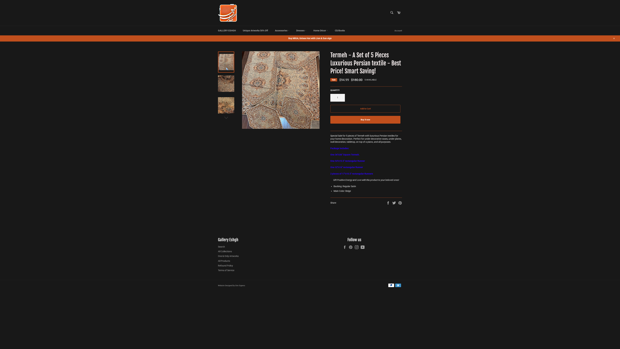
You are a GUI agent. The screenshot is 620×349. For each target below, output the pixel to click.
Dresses (300, 30)
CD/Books (340, 30)
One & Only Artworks (228, 256)
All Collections (225, 251)
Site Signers (240, 286)
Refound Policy (225, 265)
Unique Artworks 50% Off (255, 30)
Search (221, 246)
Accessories (281, 30)
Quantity (335, 90)
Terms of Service (226, 270)
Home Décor (319, 30)
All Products (224, 261)
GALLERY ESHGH (227, 30)
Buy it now (365, 119)
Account (398, 30)
